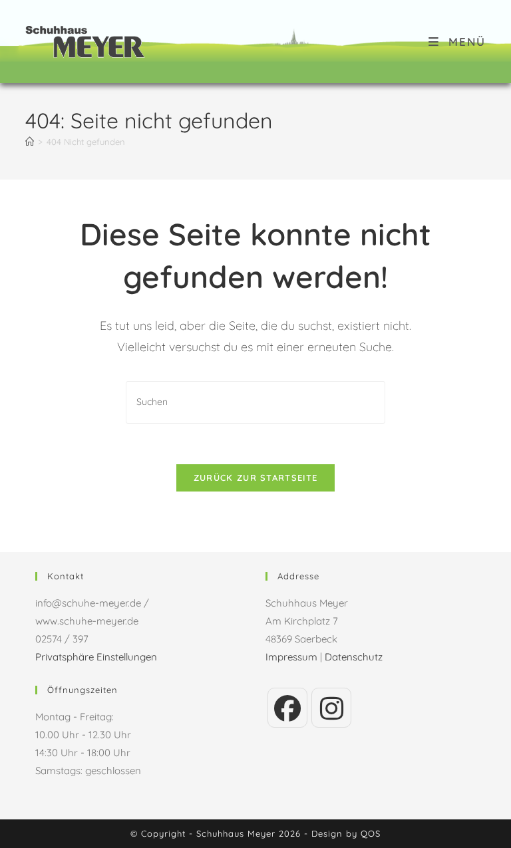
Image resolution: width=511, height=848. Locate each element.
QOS (371, 833)
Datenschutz (354, 656)
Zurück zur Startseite (255, 477)
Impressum (291, 656)
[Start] (29, 141)
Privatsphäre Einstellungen (96, 656)
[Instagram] (331, 708)
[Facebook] (287, 708)
